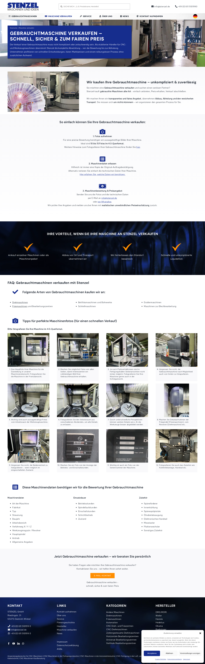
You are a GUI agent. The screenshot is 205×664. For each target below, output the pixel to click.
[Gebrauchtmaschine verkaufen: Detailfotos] (176, 384)
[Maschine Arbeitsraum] (28, 384)
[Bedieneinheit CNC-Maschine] (28, 430)
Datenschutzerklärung (175, 659)
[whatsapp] (23, 643)
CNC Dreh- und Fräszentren (119, 626)
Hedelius (160, 622)
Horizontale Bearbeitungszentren (122, 636)
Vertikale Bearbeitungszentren (121, 643)
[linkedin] (18, 643)
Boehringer (161, 629)
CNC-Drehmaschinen (116, 629)
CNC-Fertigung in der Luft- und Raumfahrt (134, 656)
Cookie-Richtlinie (160, 659)
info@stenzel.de (162, 6)
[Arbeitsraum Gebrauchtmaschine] (78, 384)
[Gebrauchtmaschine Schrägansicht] (127, 334)
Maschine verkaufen (67, 629)
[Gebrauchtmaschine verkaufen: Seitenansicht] (78, 334)
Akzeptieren (152, 653)
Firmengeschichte (66, 622)
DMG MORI (161, 612)
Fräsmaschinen (113, 619)
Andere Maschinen (115, 612)
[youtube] (13, 643)
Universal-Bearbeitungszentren (121, 639)
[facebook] (9, 643)
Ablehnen (169, 653)
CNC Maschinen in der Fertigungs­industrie (61, 656)
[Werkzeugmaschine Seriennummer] (127, 430)
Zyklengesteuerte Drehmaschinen (123, 632)
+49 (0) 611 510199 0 (20, 633)
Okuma (159, 626)
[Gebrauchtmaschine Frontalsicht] (28, 334)
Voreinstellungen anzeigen (190, 653)
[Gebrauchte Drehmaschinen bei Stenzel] (176, 430)
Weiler (159, 615)
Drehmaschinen (114, 615)
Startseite (13, 28)
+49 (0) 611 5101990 (187, 6)
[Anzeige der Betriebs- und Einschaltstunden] (78, 430)
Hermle (159, 619)
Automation (112, 622)
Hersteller (61, 626)
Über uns (61, 615)
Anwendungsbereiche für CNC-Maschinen (25, 656)
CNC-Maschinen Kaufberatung (32, 658)
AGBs (59, 649)
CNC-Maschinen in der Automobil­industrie (97, 656)
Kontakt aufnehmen (67, 611)
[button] (200, 633)
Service (60, 619)
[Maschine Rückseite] (176, 334)
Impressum (186, 659)
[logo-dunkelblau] (23, 3)
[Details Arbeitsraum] (127, 384)
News (59, 633)
